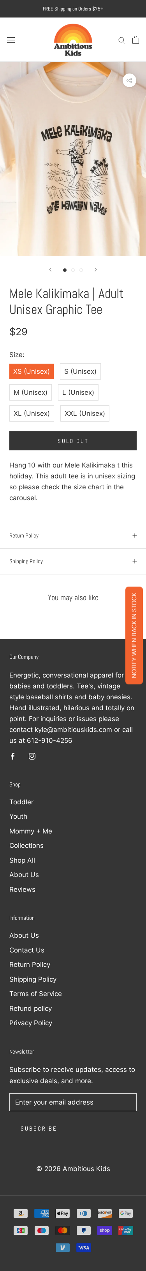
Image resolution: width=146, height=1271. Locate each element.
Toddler (21, 802)
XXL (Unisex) (85, 413)
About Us (24, 875)
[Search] (121, 39)
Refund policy (30, 1008)
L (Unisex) (78, 392)
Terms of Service (35, 994)
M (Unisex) (30, 392)
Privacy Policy (30, 1023)
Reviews (22, 889)
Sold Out (73, 441)
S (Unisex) (80, 371)
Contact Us (26, 950)
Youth (18, 816)
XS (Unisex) (31, 371)
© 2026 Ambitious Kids (73, 1169)
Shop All (22, 860)
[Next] (96, 269)
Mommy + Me (30, 831)
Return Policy (24, 535)
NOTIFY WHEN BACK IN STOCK (134, 635)
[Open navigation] (11, 40)
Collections (26, 845)
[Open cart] (135, 40)
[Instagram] (32, 755)
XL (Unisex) (32, 413)
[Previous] (50, 269)
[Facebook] (12, 755)
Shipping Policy (26, 561)
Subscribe (39, 1128)
